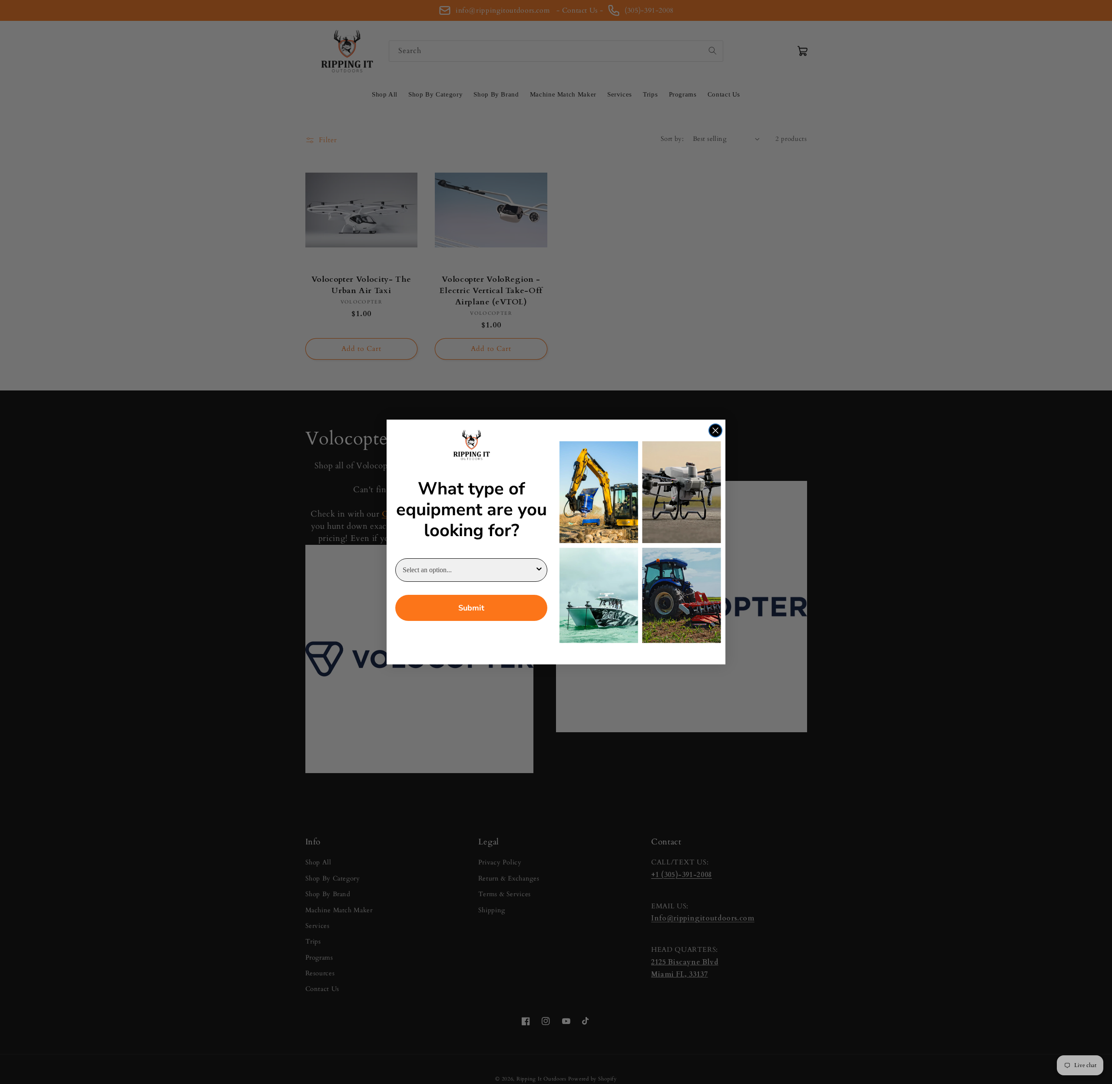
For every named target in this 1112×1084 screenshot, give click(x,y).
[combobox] (469, 570)
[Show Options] (539, 570)
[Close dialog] (715, 430)
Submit (471, 608)
